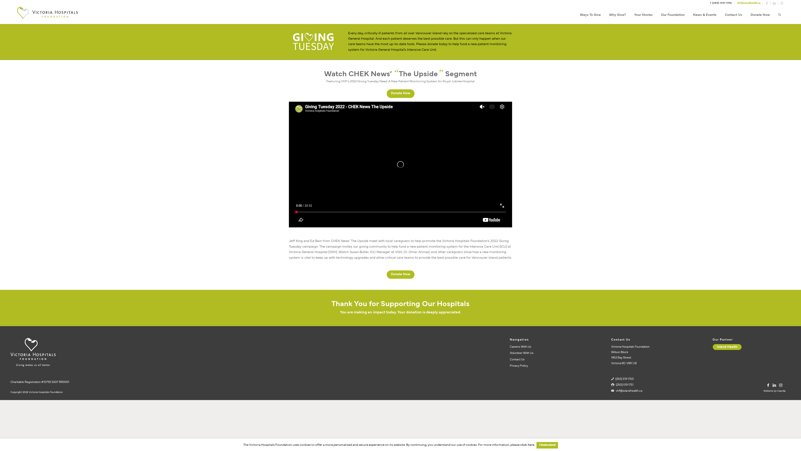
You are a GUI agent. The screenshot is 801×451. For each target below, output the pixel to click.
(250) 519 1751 (624, 385)
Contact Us (517, 359)
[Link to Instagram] (782, 3)
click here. (527, 445)
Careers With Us (520, 347)
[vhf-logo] (47, 15)
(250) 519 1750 (624, 379)
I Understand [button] (547, 445)
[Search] (779, 15)
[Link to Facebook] (767, 3)
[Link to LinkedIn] (774, 3)
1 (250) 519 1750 (721, 3)
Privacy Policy (519, 366)
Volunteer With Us (522, 353)
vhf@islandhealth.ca (749, 3)
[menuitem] (590, 15)
